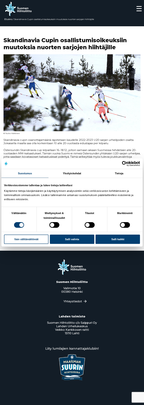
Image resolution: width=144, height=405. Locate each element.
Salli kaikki (117, 239)
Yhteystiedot (73, 301)
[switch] (54, 225)
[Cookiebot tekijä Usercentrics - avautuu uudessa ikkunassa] (124, 163)
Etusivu (8, 19)
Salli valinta (72, 239)
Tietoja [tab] (119, 173)
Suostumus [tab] (25, 173)
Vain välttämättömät (26, 239)
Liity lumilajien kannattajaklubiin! (72, 349)
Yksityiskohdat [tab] (72, 173)
